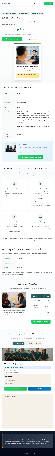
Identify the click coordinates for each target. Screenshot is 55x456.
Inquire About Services (42, 321)
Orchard (30, 343)
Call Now (40, 388)
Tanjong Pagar (19, 343)
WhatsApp (49, 3)
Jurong (39, 343)
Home (3, 9)
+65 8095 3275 (38, 3)
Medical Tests (9, 9)
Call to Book (34, 39)
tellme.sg (6, 3)
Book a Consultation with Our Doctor (31, 157)
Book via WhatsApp (13, 39)
